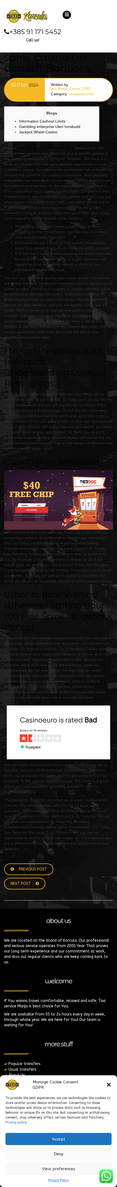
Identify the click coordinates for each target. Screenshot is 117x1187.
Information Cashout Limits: (42, 121)
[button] (109, 1084)
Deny (58, 1154)
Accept (58, 1139)
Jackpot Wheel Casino (38, 132)
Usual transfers (22, 1069)
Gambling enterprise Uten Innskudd (49, 126)
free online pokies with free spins (45, 148)
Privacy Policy (58, 1180)
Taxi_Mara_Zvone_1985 (70, 88)
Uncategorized (81, 94)
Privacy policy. (16, 1122)
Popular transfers (24, 1063)
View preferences (58, 1168)
